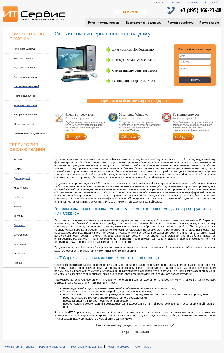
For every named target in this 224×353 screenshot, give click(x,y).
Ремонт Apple (209, 22)
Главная (159, 2)
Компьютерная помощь (19, 346)
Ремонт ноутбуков (181, 22)
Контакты (193, 2)
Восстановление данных (143, 22)
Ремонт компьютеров (103, 22)
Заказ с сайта (213, 2)
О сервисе (176, 2)
